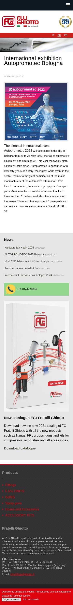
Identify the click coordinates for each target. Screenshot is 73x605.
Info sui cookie (31, 599)
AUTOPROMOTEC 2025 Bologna (24, 254)
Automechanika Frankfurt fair (21, 268)
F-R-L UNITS (14, 491)
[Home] (36, 22)
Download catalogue (20, 448)
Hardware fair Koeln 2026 (19, 247)
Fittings (10, 485)
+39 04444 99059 (27, 289)
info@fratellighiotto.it (22, 574)
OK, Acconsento (11, 599)
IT (53, 35)
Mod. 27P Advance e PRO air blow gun (27, 261)
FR (66, 35)
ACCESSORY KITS (19, 515)
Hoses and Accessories (22, 509)
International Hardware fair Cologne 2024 (28, 275)
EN (59, 35)
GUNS (10, 497)
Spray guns (13, 503)
